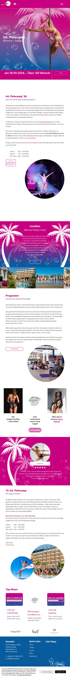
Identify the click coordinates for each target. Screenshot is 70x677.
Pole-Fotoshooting (45, 122)
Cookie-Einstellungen (47, 672)
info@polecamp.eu (13, 659)
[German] (2, 4)
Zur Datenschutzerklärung (24, 675)
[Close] (61, 4)
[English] (6, 4)
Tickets (31, 648)
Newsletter (33, 656)
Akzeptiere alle (60, 672)
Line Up (31, 650)
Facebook (25, 143)
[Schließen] (69, 668)
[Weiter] (65, 461)
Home (31, 645)
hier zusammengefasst (28, 138)
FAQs (31, 653)
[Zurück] (4, 461)
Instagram (34, 143)
